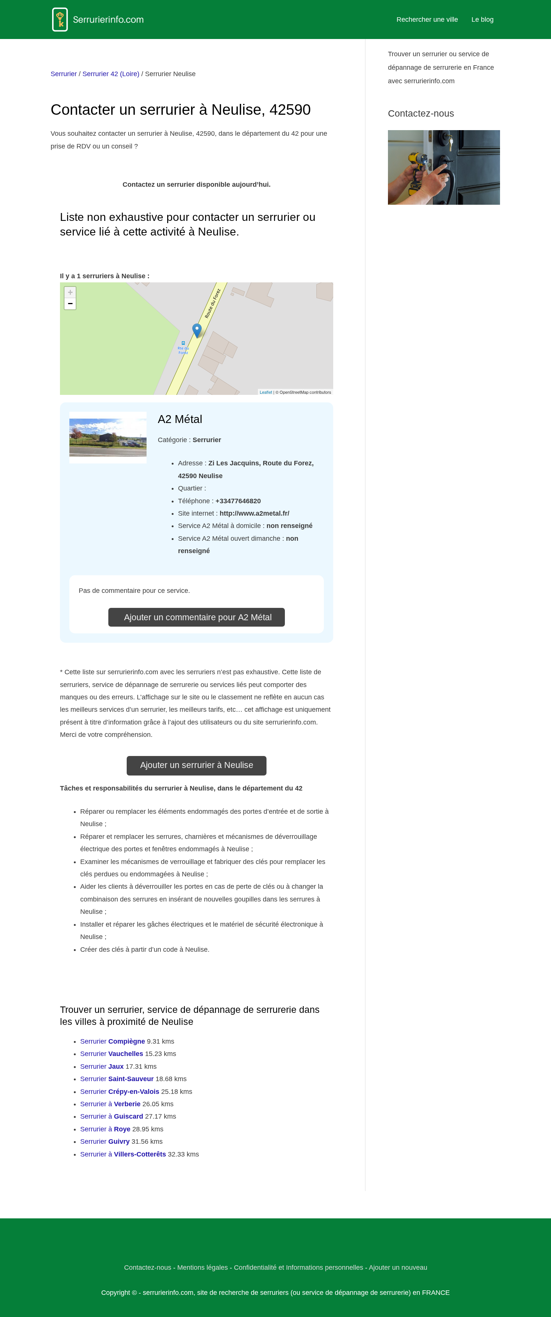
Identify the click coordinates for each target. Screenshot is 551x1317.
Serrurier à (110, 1104)
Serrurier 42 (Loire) (110, 74)
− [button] (70, 303)
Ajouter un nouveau (398, 1267)
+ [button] (70, 292)
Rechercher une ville (427, 19)
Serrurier (64, 74)
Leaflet (266, 392)
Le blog (483, 19)
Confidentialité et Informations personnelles (298, 1267)
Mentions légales (202, 1267)
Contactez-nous (147, 1267)
